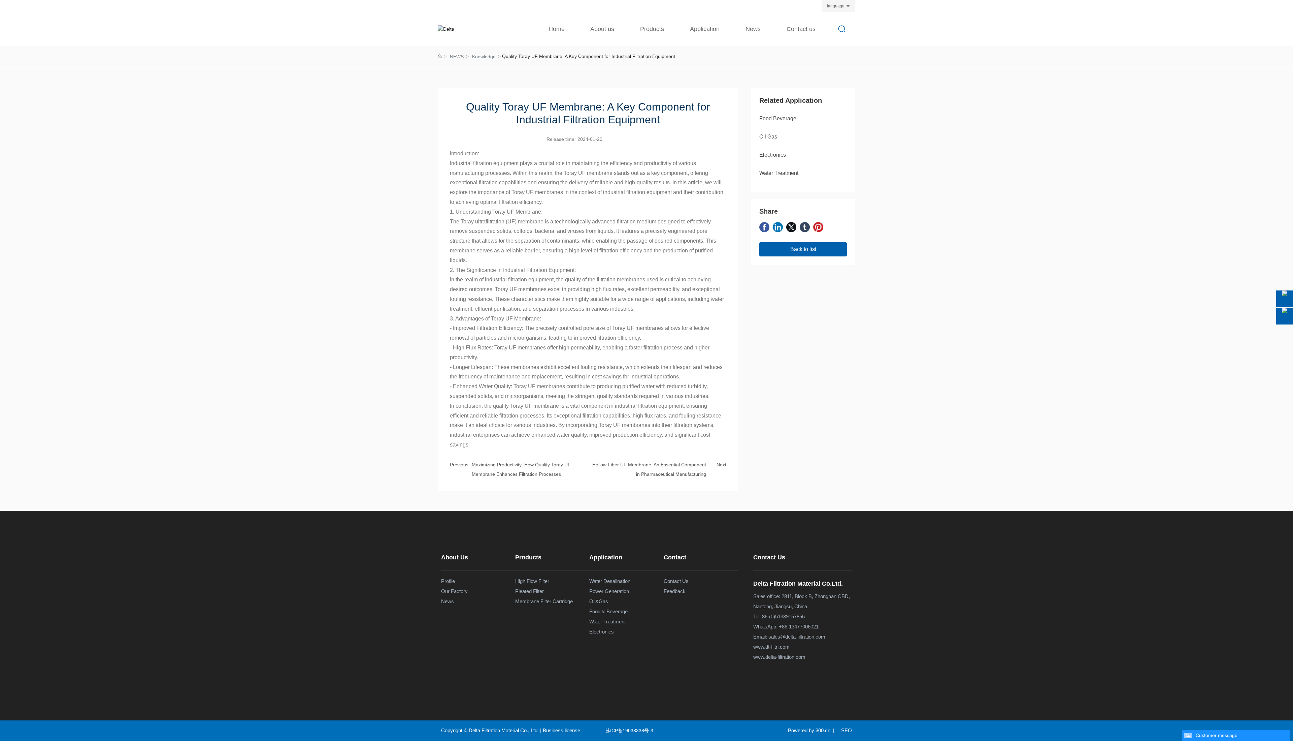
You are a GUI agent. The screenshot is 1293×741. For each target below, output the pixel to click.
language (835, 6)
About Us (454, 557)
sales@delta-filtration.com (796, 637)
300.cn (823, 730)
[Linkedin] (778, 227)
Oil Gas (768, 137)
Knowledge (484, 56)
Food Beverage (777, 118)
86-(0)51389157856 (783, 616)
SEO (846, 730)
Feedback (675, 591)
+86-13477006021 (799, 626)
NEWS (457, 56)
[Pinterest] (818, 227)
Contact (675, 557)
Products (528, 557)
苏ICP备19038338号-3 (629, 730)
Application (605, 557)
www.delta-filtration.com (779, 657)
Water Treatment (778, 173)
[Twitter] (791, 227)
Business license (561, 730)
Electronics (772, 155)
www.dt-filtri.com (771, 647)
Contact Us (769, 557)
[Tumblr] (805, 227)
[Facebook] (764, 227)
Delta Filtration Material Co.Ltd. (798, 583)
